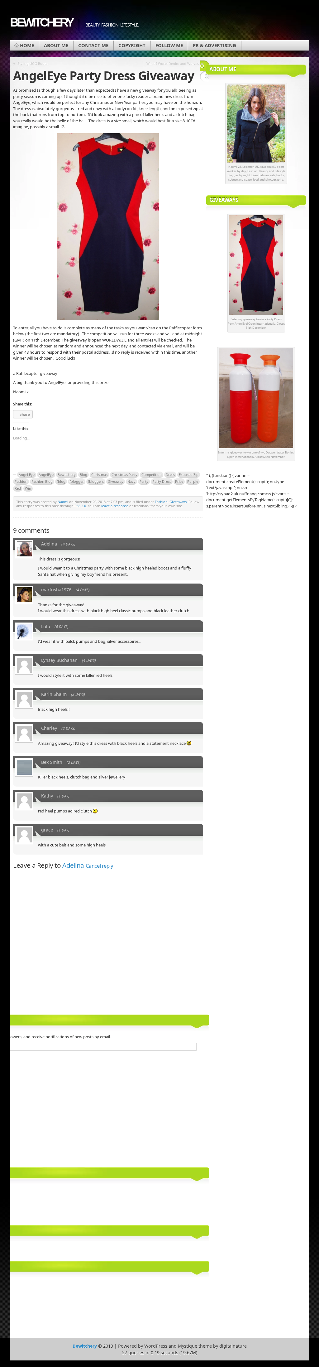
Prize (179, 481)
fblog (61, 481)
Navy (131, 481)
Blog (83, 474)
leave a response (114, 505)
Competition (151, 474)
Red (18, 488)
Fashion (21, 481)
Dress (170, 474)
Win (28, 488)
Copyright (131, 45)
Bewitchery (41, 22)
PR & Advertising (214, 45)
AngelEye (46, 474)
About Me (56, 45)
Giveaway (115, 481)
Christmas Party (124, 474)
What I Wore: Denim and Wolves (172, 63)
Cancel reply (99, 865)
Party (144, 481)
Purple (192, 481)
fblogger (76, 481)
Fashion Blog (42, 481)
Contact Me (93, 45)
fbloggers (96, 481)
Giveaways (178, 501)
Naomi (63, 501)
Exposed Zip (188, 474)
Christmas (99, 474)
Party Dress (161, 481)
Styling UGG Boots (32, 63)
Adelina (73, 865)
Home (27, 45)
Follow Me (169, 45)
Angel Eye (27, 474)
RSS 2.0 (80, 505)
